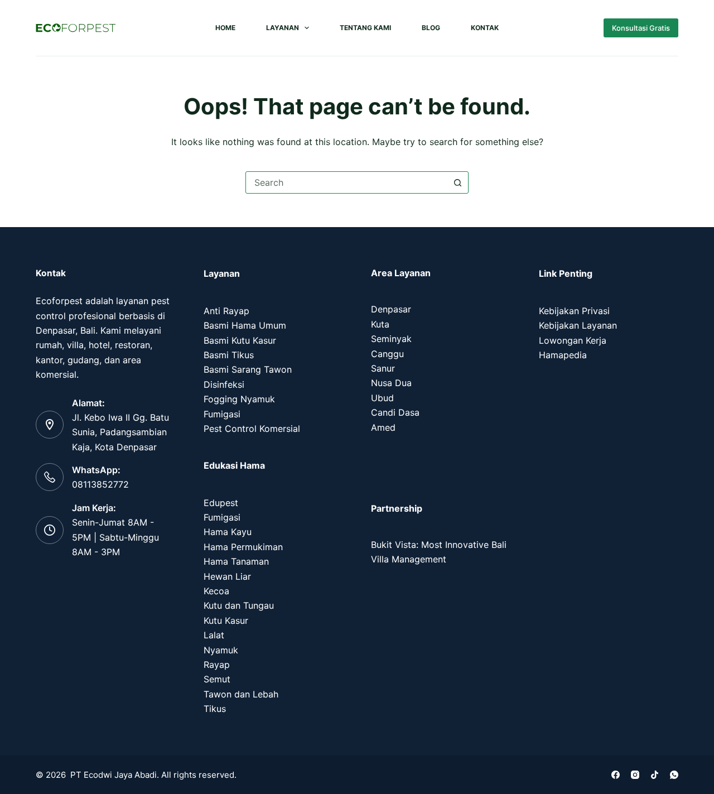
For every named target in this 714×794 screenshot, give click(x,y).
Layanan (282, 27)
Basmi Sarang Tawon (248, 369)
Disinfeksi (224, 384)
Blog (431, 27)
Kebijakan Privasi (574, 310)
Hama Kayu (228, 531)
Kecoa (216, 590)
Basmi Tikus (229, 354)
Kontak (485, 27)
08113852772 (100, 484)
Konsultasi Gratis (641, 27)
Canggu (387, 353)
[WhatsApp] (674, 775)
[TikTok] (654, 775)
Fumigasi (222, 414)
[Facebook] (615, 775)
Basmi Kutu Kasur (240, 340)
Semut (217, 679)
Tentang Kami (365, 27)
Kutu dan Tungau (239, 605)
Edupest (221, 502)
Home (225, 27)
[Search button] (457, 182)
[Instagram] (635, 775)
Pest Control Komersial (252, 428)
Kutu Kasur (226, 620)
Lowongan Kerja (572, 340)
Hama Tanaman (236, 561)
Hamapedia (563, 354)
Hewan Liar (227, 576)
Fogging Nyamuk (239, 399)
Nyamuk (221, 650)
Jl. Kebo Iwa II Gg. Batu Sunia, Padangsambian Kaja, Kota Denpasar (120, 432)
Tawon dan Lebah (241, 694)
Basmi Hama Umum (245, 325)
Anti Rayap (226, 310)
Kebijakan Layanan (578, 325)
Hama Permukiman (243, 546)
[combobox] (346, 182)
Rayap (217, 664)
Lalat (214, 635)
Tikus (215, 708)
